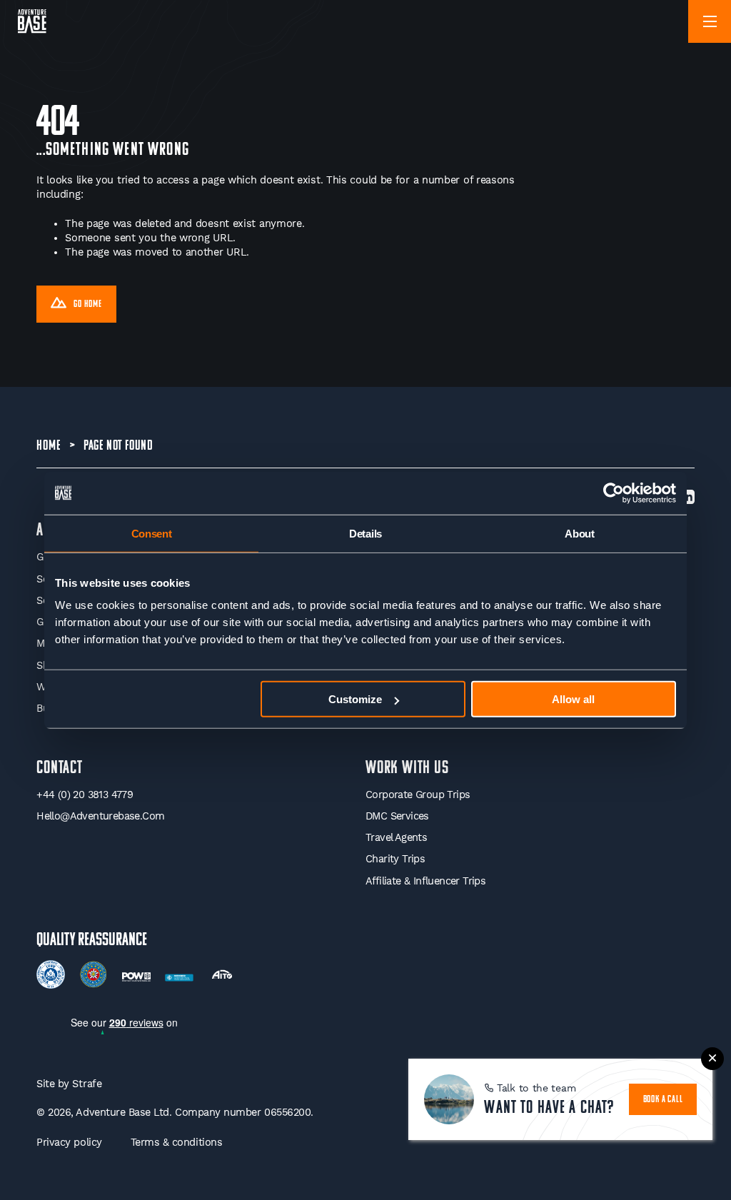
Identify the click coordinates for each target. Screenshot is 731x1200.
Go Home (88, 304)
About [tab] (580, 533)
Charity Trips (395, 859)
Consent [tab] (151, 533)
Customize (355, 699)
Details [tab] (365, 533)
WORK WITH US (407, 768)
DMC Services (397, 816)
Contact (59, 768)
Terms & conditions (177, 1142)
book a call (663, 1099)
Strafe (86, 1084)
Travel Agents (396, 838)
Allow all (573, 699)
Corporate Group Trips (418, 795)
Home (48, 446)
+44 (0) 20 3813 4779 (84, 795)
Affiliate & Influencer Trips (425, 881)
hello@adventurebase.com (100, 816)
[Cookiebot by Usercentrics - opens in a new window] (613, 492)
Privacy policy (68, 1142)
